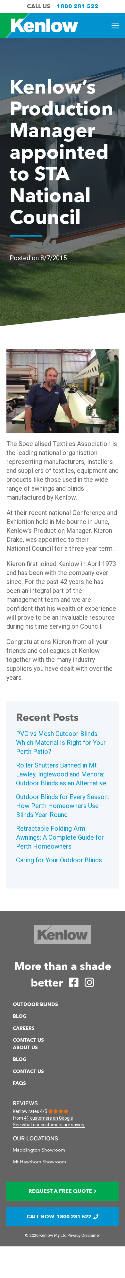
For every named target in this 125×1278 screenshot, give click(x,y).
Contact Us (28, 1040)
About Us (25, 1047)
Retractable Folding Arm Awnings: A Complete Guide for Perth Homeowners (60, 837)
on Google (48, 1118)
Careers (24, 1028)
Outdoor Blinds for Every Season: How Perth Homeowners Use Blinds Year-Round (62, 806)
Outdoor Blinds (35, 1004)
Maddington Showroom (39, 1150)
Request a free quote (60, 1191)
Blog (20, 1016)
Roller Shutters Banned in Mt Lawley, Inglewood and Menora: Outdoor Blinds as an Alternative (61, 774)
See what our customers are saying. (49, 1124)
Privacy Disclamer (84, 1235)
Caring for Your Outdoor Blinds (59, 860)
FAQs (19, 1083)
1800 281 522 (77, 7)
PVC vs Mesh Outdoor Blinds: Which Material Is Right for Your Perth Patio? (61, 742)
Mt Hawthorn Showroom (39, 1162)
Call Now (59, 1216)
